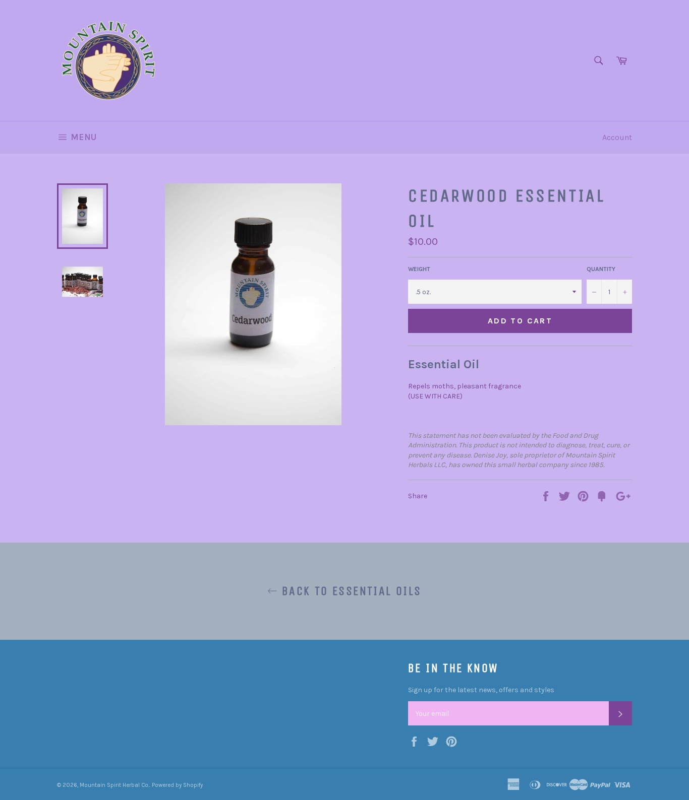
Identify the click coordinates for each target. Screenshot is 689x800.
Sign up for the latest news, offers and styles (481, 690)
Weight (419, 269)
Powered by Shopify (177, 785)
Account (617, 137)
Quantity (601, 269)
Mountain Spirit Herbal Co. (114, 785)
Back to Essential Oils (349, 591)
